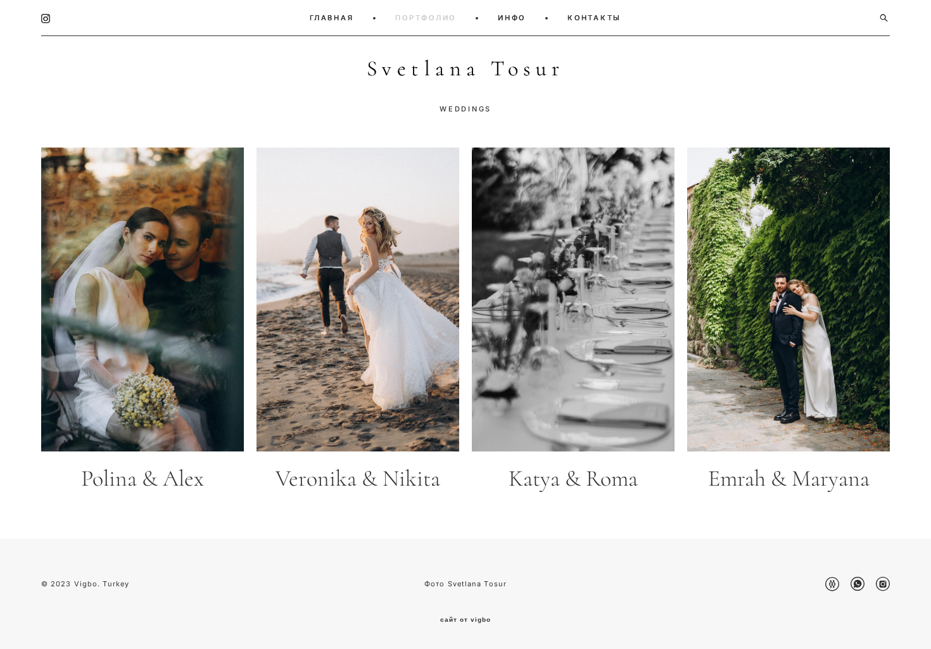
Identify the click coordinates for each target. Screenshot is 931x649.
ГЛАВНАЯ (331, 17)
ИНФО (512, 17)
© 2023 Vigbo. (72, 583)
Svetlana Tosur (466, 69)
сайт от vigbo (465, 620)
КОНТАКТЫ (594, 17)
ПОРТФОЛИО (425, 17)
